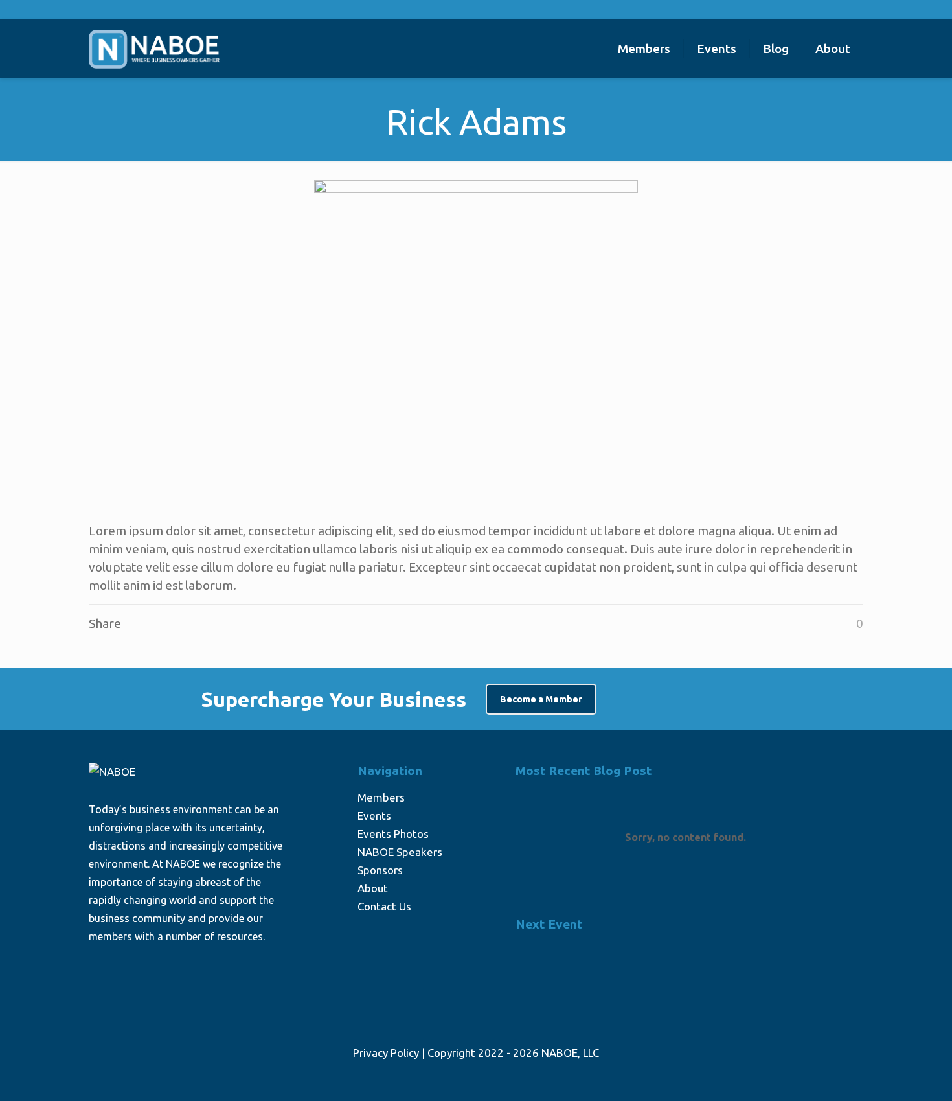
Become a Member (541, 699)
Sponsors (380, 870)
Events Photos (393, 834)
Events (374, 815)
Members (381, 797)
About (372, 888)
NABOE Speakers (399, 852)
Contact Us (384, 906)
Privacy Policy (386, 1053)
